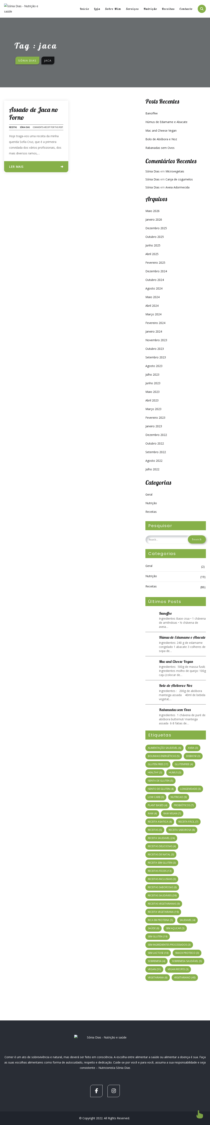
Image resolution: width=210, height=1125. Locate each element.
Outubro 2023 (154, 349)
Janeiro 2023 (153, 426)
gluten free (158, 764)
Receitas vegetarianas (164, 903)
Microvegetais (174, 171)
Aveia (193, 748)
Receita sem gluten (162, 862)
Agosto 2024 (153, 288)
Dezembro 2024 (156, 271)
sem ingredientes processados (169, 944)
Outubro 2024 (154, 280)
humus (175, 772)
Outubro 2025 (154, 237)
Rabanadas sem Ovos (160, 148)
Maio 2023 (152, 392)
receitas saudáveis (162, 895)
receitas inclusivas (162, 879)
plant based (157, 805)
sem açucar (175, 928)
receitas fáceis (159, 871)
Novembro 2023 (156, 340)
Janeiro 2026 (153, 219)
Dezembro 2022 (156, 435)
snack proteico (187, 953)
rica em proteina (160, 920)
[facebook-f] (96, 1091)
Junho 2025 (152, 245)
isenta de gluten (160, 780)
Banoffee (151, 113)
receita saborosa (182, 830)
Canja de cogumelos (179, 179)
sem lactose (158, 953)
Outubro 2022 (154, 443)
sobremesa (156, 961)
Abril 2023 (152, 400)
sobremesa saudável (187, 961)
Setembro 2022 (155, 452)
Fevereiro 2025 (155, 262)
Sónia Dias (25, 127)
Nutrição (151, 503)
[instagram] (113, 1091)
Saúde (153, 928)
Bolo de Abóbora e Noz (161, 139)
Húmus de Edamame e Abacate (166, 122)
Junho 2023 (152, 383)
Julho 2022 (152, 469)
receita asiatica (160, 821)
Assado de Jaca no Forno (33, 113)
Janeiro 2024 (153, 331)
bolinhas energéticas (163, 756)
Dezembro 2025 (156, 228)
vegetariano (184, 977)
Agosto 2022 (153, 461)
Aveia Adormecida (177, 187)
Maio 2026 (152, 211)
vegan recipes (178, 969)
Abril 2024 (152, 306)
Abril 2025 (152, 254)
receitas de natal (161, 854)
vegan (154, 969)
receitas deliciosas (162, 846)
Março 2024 (153, 314)
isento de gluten (160, 789)
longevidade (190, 789)
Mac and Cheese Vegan (161, 130)
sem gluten (157, 936)
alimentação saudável (164, 748)
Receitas (13, 127)
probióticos (184, 805)
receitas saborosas (162, 887)
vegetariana (157, 977)
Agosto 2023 (153, 366)
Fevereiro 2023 (155, 417)
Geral (148, 494)
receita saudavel (161, 838)
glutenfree (184, 764)
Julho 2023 (152, 374)
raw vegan (172, 813)
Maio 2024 (152, 297)
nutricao (179, 797)
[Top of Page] (200, 1114)
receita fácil (188, 821)
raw (152, 813)
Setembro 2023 (155, 357)
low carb (156, 797)
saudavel (187, 920)
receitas (155, 830)
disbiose (193, 756)
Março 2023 (153, 409)
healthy (155, 772)
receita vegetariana (163, 912)
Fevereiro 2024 (155, 323)
